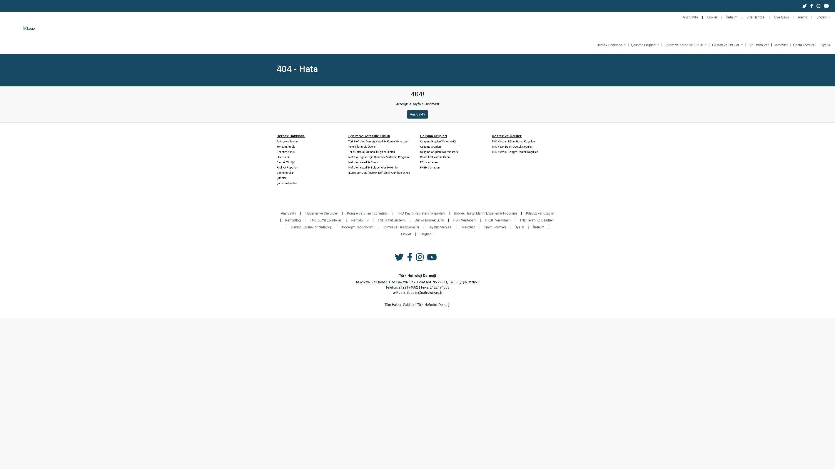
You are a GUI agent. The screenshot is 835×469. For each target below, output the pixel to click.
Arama (802, 17)
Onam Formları (804, 45)
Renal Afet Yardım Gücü (435, 157)
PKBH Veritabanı (430, 167)
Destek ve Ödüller (726, 45)
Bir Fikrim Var (758, 45)
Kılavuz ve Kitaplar (540, 213)
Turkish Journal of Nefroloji (311, 227)
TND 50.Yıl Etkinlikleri (326, 220)
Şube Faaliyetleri (287, 183)
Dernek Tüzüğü (286, 162)
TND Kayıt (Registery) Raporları (421, 213)
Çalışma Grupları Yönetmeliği (438, 141)
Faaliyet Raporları (287, 167)
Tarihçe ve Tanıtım (288, 141)
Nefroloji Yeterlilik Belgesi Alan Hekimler (373, 167)
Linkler (712, 17)
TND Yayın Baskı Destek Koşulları (512, 146)
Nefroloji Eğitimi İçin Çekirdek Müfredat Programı (378, 157)
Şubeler (281, 178)
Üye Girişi (781, 17)
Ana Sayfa (690, 17)
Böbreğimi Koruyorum (357, 227)
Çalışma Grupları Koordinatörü (439, 152)
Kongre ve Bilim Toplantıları (367, 213)
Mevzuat (781, 45)
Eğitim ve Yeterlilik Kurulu (684, 45)
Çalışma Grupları (643, 45)
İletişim (731, 17)
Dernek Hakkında (609, 45)
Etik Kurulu (283, 157)
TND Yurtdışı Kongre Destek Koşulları (515, 152)
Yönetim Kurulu (286, 146)
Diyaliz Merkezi (440, 227)
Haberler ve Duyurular (321, 213)
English (822, 17)
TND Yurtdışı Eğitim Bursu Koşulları (513, 141)
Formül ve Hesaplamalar (400, 227)
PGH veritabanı (429, 162)
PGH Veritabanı (464, 220)
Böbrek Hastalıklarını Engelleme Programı (485, 213)
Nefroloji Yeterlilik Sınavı (363, 162)
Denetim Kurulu (286, 152)
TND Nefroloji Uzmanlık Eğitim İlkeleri (371, 152)
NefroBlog (293, 220)
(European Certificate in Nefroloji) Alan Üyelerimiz (379, 172)
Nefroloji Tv (360, 220)
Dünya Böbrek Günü (429, 220)
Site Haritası (755, 17)
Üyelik (825, 45)
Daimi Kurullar (285, 172)
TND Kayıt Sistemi (392, 220)
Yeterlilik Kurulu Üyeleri (362, 146)
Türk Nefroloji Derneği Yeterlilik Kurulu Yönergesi (378, 141)
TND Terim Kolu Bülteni (536, 220)
